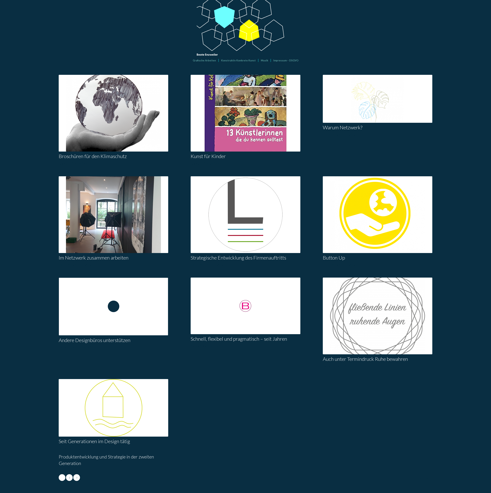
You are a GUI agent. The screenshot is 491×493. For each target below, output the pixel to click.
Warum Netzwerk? (342, 127)
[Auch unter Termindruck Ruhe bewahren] (377, 316)
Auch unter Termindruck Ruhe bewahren (365, 359)
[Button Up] (377, 214)
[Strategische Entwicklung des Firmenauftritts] (245, 214)
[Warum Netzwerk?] (377, 99)
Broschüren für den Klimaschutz (93, 156)
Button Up (334, 258)
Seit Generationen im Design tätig (94, 441)
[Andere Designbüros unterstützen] (113, 307)
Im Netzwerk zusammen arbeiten (94, 258)
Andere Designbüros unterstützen (94, 340)
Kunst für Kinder (208, 156)
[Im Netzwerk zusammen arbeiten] (113, 214)
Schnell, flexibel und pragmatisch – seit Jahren (239, 339)
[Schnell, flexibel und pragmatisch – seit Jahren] (245, 306)
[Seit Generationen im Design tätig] (113, 408)
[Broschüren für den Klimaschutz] (113, 113)
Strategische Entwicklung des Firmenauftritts (238, 258)
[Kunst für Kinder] (245, 113)
